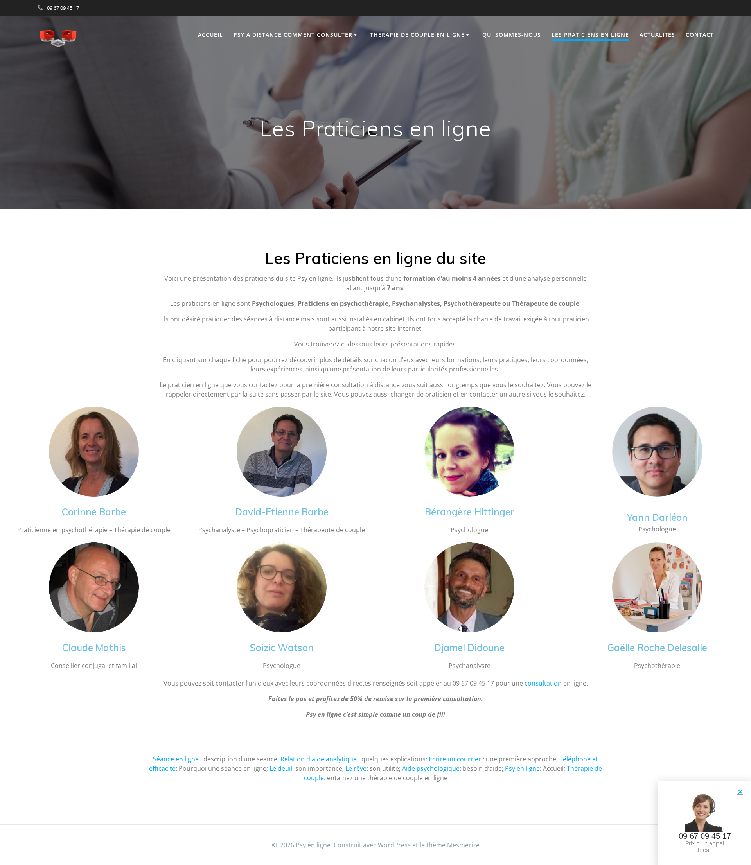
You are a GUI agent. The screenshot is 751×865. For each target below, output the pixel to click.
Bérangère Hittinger (469, 512)
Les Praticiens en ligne (590, 34)
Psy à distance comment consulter (293, 34)
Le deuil (280, 768)
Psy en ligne (522, 768)
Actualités (657, 34)
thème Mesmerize (453, 845)
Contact (700, 34)
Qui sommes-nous (511, 34)
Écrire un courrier (455, 759)
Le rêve (356, 768)
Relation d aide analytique (318, 759)
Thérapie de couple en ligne (417, 34)
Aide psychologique (431, 768)
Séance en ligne (176, 759)
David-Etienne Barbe (282, 512)
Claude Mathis (94, 647)
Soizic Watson (282, 647)
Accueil (210, 34)
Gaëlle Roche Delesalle (657, 647)
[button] (740, 792)
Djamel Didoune (469, 647)
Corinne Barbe (94, 512)
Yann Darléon (657, 517)
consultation (543, 683)
